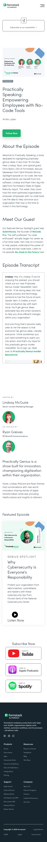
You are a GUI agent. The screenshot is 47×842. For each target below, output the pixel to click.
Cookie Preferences (31, 798)
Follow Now (11, 133)
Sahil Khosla (9, 231)
